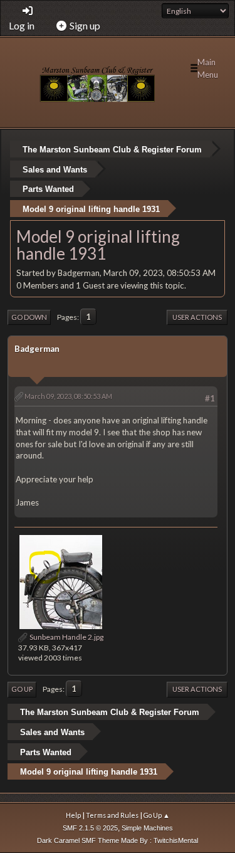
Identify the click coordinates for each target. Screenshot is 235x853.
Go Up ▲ (157, 815)
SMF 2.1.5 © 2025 (90, 828)
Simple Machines (147, 828)
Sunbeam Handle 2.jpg (65, 637)
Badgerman (37, 349)
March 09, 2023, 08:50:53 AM (68, 396)
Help (73, 815)
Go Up (22, 689)
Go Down (29, 317)
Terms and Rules (112, 815)
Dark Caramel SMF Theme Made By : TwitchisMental (117, 840)
